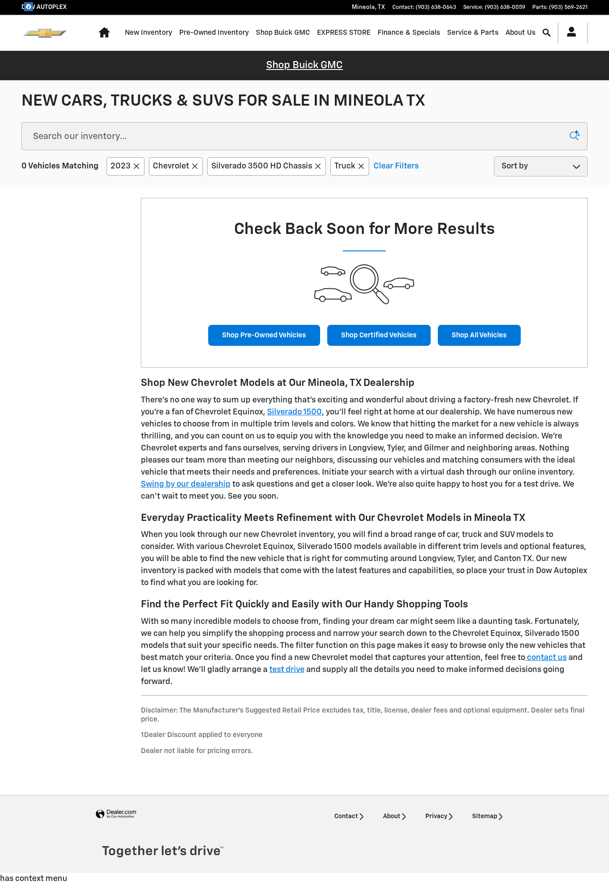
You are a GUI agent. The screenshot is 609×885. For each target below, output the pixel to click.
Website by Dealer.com (116, 814)
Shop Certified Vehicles (378, 335)
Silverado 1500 (294, 412)
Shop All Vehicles (479, 335)
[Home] (44, 33)
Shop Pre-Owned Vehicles (264, 335)
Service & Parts (472, 32)
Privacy (436, 816)
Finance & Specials (409, 32)
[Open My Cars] (569, 33)
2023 (121, 166)
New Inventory (148, 32)
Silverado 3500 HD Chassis (261, 166)
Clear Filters (396, 166)
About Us (520, 32)
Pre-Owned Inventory (214, 32)
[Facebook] (28, 6)
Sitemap (484, 816)
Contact (346, 816)
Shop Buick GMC (283, 32)
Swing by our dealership (185, 484)
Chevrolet (171, 166)
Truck (344, 166)
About (391, 816)
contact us (546, 658)
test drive (286, 670)
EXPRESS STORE (343, 32)
